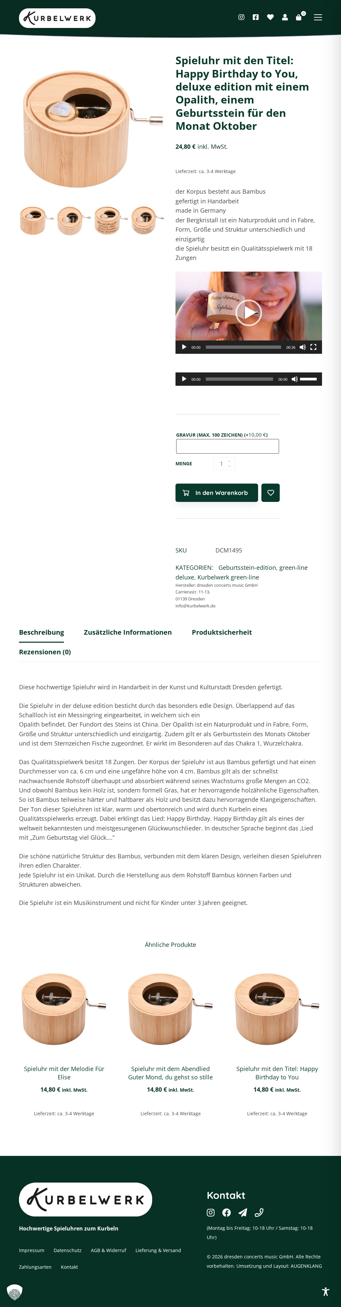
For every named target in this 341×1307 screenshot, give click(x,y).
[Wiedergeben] (184, 347)
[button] (248, 313)
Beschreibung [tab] (41, 632)
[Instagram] (241, 17)
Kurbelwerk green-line (228, 577)
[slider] (243, 347)
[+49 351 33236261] (259, 1212)
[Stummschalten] (302, 347)
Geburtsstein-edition (247, 567)
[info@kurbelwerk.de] (243, 1212)
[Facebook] (255, 17)
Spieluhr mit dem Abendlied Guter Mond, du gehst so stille (170, 1073)
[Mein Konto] (285, 17)
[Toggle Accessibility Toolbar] (325, 1291)
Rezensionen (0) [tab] (45, 651)
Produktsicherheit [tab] (222, 632)
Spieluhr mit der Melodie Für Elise (64, 1073)
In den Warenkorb (221, 493)
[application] (248, 313)
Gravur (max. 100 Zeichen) (222, 434)
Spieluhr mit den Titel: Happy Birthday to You (277, 1073)
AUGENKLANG (306, 1266)
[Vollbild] (313, 347)
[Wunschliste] (270, 17)
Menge (183, 463)
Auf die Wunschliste (270, 493)
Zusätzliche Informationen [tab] (128, 632)
